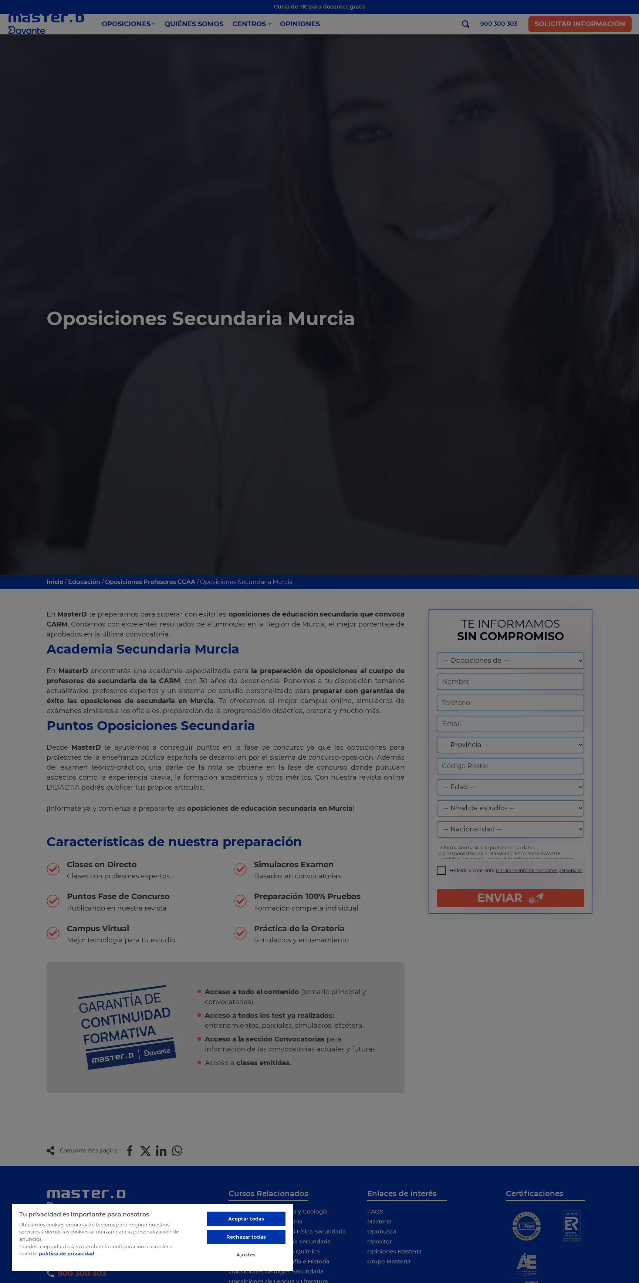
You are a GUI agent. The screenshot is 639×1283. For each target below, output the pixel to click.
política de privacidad (66, 1253)
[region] (152, 1237)
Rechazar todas (246, 1237)
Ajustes (246, 1254)
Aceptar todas (246, 1219)
